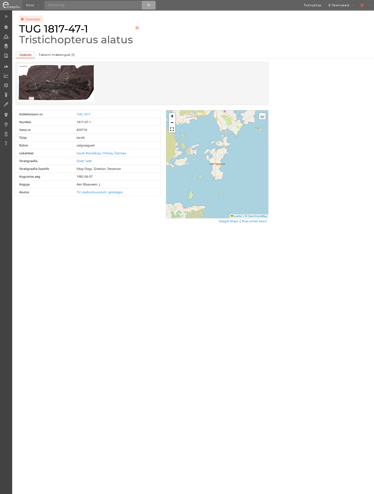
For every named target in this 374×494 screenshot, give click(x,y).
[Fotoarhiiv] (6, 55)
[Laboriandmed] (6, 75)
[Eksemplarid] (6, 27)
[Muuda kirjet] (137, 27)
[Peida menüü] (6, 16)
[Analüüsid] (6, 94)
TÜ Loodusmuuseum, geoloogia (100, 192)
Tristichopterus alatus (76, 39)
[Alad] (6, 134)
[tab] (25, 54)
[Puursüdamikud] (6, 143)
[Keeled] (366, 5)
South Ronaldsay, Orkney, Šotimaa (101, 153)
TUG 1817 (83, 114)
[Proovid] (6, 66)
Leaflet (237, 216)
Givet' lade (84, 161)
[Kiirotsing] (149, 5)
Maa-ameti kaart (254, 221)
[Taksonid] (6, 36)
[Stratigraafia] (6, 46)
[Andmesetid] (6, 85)
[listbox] (6, 80)
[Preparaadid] (6, 104)
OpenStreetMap (257, 216)
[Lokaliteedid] (6, 115)
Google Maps (229, 221)
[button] (172, 116)
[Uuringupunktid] (6, 124)
